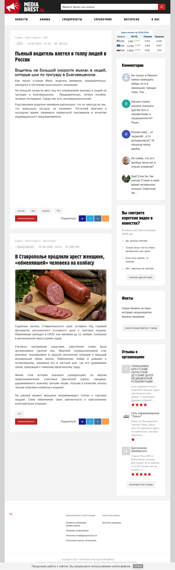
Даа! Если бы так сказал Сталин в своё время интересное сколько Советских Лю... (145, 184)
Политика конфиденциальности (81, 535)
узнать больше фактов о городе (141, 328)
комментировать (26, 218)
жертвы (46, 210)
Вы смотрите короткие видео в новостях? (137, 218)
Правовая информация (77, 530)
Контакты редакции (111, 523)
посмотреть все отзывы (141, 484)
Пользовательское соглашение (81, 540)
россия (21, 210)
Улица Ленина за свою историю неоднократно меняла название (137, 312)
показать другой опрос (141, 277)
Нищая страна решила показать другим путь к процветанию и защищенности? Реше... (142, 112)
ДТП (33, 210)
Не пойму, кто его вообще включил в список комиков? (143, 162)
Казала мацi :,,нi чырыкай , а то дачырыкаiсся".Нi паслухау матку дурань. (142, 140)
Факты (127, 298)
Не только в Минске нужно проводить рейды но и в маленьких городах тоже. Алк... (144, 84)
